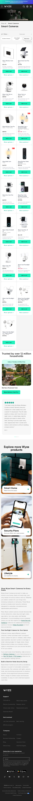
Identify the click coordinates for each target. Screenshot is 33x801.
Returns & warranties (9, 704)
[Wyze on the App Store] (10, 771)
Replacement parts (22, 708)
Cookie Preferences (17, 795)
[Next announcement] (31, 2)
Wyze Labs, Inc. (10, 785)
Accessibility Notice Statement (9, 790)
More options (9, 75)
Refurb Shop (6, 745)
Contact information (26, 787)
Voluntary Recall (8, 711)
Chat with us (6, 700)
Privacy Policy (15, 764)
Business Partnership (9, 738)
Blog (4, 742)
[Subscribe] (28, 759)
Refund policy (19, 785)
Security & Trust (20, 742)
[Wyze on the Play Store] (22, 771)
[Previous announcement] (1, 2)
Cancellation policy (16, 787)
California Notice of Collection (24, 790)
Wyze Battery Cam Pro (11, 392)
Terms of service (7, 787)
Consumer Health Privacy (10, 793)
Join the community (9, 721)
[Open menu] (1, 6)
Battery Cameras (9, 654)
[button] (24, 6)
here (24, 764)
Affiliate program (8, 725)
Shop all (3, 23)
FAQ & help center (21, 700)
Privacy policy (26, 785)
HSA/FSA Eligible (21, 745)
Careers (18, 738)
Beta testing (20, 721)
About (5, 734)
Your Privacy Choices (22, 793)
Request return (20, 704)
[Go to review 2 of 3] (16, 436)
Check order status (8, 708)
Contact (18, 734)
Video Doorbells (18, 625)
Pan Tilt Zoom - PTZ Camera (13, 656)
